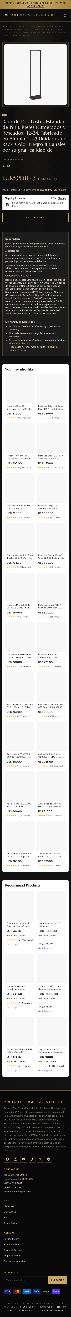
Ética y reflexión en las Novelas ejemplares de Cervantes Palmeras (49, 988)
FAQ (6, 1217)
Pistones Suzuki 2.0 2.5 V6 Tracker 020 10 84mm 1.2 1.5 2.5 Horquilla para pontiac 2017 (20, 557)
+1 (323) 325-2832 (13, 1183)
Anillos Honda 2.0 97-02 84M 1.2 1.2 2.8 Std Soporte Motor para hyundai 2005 (19, 805)
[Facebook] (7, 1159)
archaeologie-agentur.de (32, 15)
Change (62, 198)
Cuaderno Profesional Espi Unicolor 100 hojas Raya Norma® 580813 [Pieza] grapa (19, 925)
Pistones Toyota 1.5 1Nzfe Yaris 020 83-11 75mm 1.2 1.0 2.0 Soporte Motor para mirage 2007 (50, 557)
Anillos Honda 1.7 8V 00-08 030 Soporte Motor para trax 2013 (50, 805)
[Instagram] (15, 1159)
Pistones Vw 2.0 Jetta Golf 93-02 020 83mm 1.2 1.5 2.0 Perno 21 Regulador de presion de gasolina (20, 457)
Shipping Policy (12, 1255)
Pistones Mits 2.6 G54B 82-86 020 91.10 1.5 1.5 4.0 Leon (18, 606)
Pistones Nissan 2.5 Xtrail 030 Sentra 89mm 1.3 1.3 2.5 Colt (50, 706)
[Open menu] (6, 15)
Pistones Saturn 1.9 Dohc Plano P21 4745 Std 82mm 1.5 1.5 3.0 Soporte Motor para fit (51, 408)
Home (5, 26)
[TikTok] (32, 1159)
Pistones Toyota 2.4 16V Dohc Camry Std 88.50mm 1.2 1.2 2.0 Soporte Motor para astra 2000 (19, 507)
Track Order (10, 1223)
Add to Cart (35, 217)
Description (12, 238)
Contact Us (10, 1211)
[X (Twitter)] (40, 1159)
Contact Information (15, 1261)
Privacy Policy (11, 1244)
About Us (9, 1206)
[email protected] (21, 343)
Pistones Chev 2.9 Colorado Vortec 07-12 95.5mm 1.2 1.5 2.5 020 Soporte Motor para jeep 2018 (19, 408)
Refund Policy (11, 1238)
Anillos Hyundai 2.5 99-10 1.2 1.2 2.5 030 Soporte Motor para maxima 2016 (19, 855)
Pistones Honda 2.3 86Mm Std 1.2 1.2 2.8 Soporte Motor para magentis (48, 656)
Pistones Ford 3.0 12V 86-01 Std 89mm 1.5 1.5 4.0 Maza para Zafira (20, 706)
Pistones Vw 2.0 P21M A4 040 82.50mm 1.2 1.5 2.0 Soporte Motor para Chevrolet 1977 (19, 656)
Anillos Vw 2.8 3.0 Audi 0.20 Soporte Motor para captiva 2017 (51, 756)
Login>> (17, 944)
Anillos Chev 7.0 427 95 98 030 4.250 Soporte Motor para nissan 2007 (19, 756)
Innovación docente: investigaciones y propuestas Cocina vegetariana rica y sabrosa (17, 988)
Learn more (60, 189)
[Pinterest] (48, 1159)
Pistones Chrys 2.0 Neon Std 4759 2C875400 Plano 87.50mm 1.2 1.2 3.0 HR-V (50, 457)
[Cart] (65, 15)
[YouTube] (23, 1159)
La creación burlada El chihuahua (49, 924)
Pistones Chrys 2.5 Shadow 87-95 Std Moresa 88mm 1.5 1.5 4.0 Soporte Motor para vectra (50, 507)
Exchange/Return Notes (20, 321)
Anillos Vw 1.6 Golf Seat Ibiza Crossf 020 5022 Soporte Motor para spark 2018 (49, 855)
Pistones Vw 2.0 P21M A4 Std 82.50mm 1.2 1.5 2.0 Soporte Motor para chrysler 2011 (50, 606)
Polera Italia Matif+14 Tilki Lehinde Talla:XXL (19, 1050)
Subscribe (57, 1280)
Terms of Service (13, 1250)
